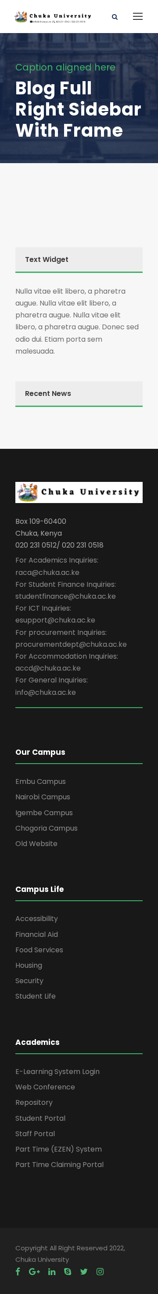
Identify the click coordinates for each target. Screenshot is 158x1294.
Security (29, 981)
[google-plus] (34, 1272)
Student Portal (40, 1118)
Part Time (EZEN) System (58, 1149)
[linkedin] (51, 1272)
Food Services (39, 950)
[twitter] (84, 1272)
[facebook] (17, 1272)
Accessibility (36, 919)
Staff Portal (35, 1134)
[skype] (67, 1272)
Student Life (35, 996)
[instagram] (100, 1272)
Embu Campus (40, 781)
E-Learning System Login (57, 1072)
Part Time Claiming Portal (59, 1165)
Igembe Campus (44, 813)
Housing (28, 965)
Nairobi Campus (42, 797)
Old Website (36, 844)
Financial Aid (36, 934)
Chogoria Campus (46, 828)
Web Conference (45, 1087)
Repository (34, 1102)
